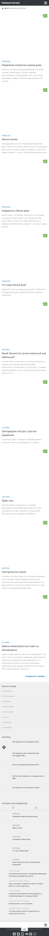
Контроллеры (9, 712)
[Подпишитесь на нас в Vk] (26, 934)
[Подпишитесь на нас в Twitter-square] (18, 934)
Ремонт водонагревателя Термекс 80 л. (25, 765)
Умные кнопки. (10, 139)
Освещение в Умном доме (15, 210)
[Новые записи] (13, 808)
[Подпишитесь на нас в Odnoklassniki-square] (30, 934)
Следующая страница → (36, 676)
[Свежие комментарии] (35, 808)
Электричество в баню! (14, 572)
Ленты (6, 717)
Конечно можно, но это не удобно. (21, 904)
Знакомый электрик (10, 2)
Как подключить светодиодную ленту (25, 742)
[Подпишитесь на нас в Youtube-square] (22, 934)
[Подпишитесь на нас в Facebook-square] (14, 934)
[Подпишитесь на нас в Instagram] (34, 934)
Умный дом (6, 61)
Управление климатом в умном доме (21, 65)
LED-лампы (6, 428)
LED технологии (9, 696)
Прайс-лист (8, 500)
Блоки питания (9, 707)
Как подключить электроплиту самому (25, 788)
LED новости (8, 691)
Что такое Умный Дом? (14, 285)
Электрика (6, 350)
